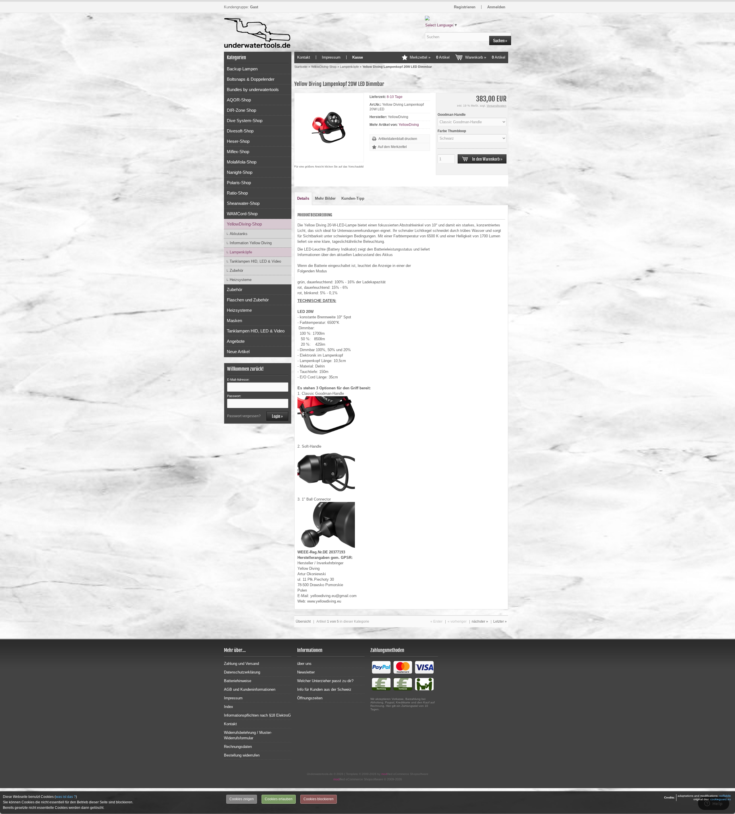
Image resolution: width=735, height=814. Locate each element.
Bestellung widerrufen (242, 755)
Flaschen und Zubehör (248, 299)
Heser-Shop (238, 141)
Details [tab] (303, 198)
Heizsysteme (241, 280)
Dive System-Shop (244, 120)
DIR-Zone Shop (241, 110)
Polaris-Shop (239, 182)
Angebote (236, 341)
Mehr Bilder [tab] (325, 198)
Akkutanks (238, 234)
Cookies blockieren (318, 799)
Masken (234, 320)
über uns (304, 663)
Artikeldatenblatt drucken (397, 139)
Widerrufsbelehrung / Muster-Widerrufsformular (248, 735)
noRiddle (725, 795)
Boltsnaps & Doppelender (250, 79)
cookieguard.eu (720, 799)
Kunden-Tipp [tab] (352, 198)
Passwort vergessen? (244, 416)
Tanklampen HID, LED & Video (255, 261)
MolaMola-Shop (241, 161)
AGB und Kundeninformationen (249, 689)
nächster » (480, 621)
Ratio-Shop (237, 192)
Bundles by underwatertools (253, 89)
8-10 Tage (395, 97)
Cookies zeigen (241, 799)
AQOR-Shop (239, 99)
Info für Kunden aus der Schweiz (324, 689)
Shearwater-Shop (243, 203)
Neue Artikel (238, 351)
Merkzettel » (430, 57)
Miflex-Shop (238, 151)
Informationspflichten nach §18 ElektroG (257, 715)
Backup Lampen (242, 68)
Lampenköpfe (241, 252)
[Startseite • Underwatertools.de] (257, 26)
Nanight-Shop (239, 172)
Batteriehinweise (237, 681)
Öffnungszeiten (309, 698)
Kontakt (303, 57)
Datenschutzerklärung (242, 672)
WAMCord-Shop (242, 213)
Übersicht (303, 621)
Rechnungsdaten (238, 746)
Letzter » (500, 621)
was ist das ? (66, 797)
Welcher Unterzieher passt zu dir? (325, 681)
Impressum (331, 57)
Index (228, 707)
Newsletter (306, 672)
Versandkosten (496, 105)
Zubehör (236, 270)
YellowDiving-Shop (244, 224)
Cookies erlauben (279, 799)
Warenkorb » (485, 57)
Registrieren (464, 7)
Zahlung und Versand (241, 663)
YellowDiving (409, 125)
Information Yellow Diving (251, 243)
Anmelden (496, 7)
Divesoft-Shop (240, 130)
